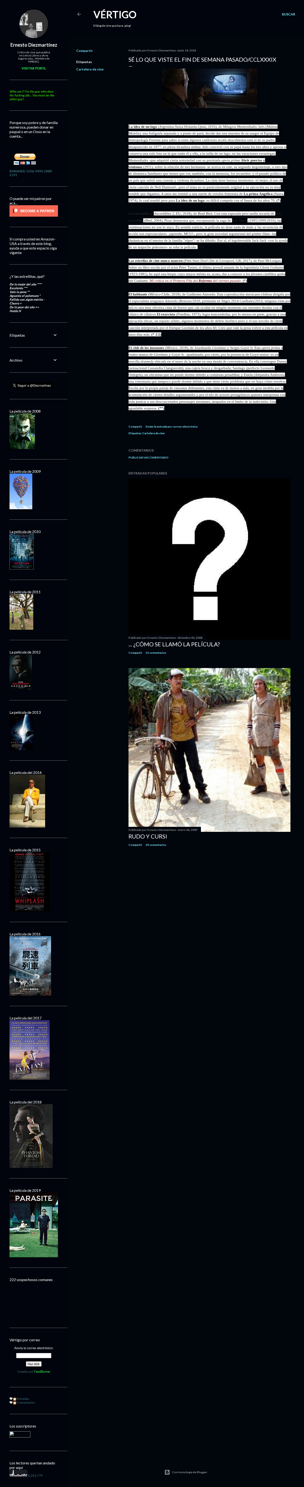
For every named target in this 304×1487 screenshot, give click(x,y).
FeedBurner (42, 1371)
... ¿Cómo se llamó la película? (174, 644)
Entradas (22, 1399)
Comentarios (25, 1402)
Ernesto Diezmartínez (33, 45)
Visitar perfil (34, 68)
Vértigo (115, 14)
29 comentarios (156, 845)
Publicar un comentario (148, 457)
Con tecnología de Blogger (189, 1472)
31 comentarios (156, 652)
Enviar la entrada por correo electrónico (172, 426)
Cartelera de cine (90, 69)
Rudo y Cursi (147, 836)
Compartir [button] (84, 51)
